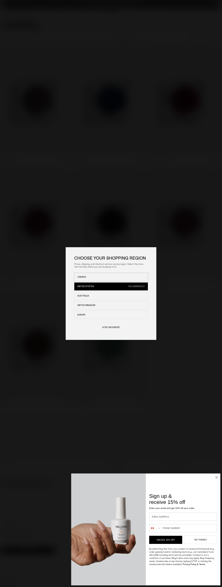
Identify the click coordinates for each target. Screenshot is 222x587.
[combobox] (155, 528)
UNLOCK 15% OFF (166, 540)
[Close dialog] (216, 477)
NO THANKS (200, 540)
